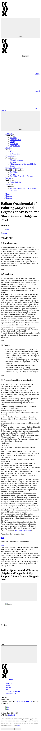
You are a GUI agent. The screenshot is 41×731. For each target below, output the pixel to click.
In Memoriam (15, 154)
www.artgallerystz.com (23, 530)
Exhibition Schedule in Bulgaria (21, 176)
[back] (14, 136)
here (2, 538)
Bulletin (8, 178)
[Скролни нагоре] (19, 654)
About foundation (16, 160)
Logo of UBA (15, 146)
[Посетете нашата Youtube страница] (7, 709)
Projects (13, 162)
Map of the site (10, 693)
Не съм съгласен (8, 729)
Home (7, 194)
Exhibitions (14, 172)
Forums (8, 184)
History (12, 142)
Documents (14, 144)
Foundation (9, 156)
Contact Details (15, 140)
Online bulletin (15, 182)
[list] (13, 134)
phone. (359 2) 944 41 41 (23, 701)
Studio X (11, 715)
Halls (7, 689)
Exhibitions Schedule (13, 168)
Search (25, 56)
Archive (13, 174)
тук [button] (18, 725)
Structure (13, 138)
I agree (18, 729)
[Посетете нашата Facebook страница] (7, 707)
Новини (8, 196)
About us (9, 134)
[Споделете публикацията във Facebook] (7, 230)
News (7, 148)
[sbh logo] (5, 17)
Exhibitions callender (13, 691)
